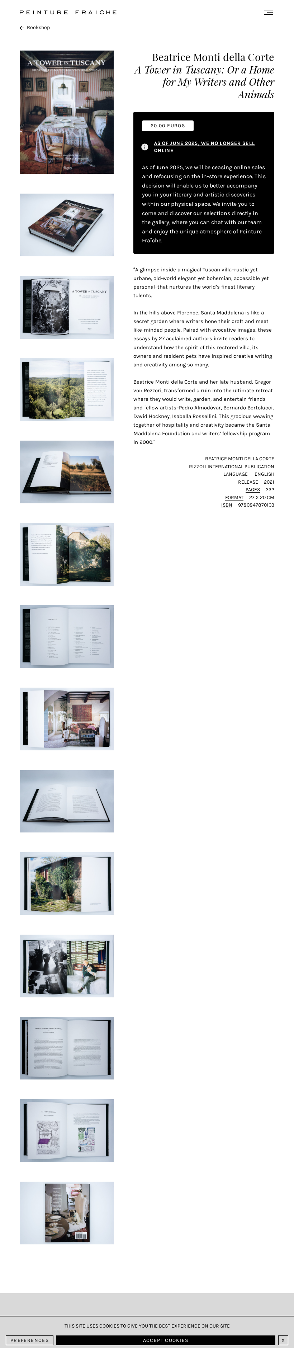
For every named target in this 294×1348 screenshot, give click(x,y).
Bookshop (38, 27)
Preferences (29, 1340)
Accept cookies (166, 1340)
